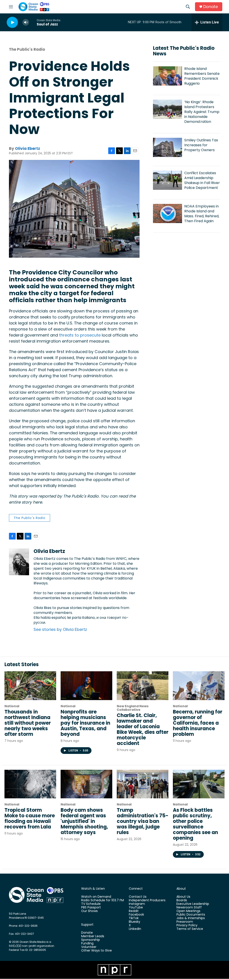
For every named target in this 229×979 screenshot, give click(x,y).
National (11, 706)
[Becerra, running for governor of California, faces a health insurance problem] (199, 685)
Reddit (134, 911)
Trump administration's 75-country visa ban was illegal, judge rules (142, 821)
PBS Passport (91, 907)
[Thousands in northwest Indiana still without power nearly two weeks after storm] (30, 685)
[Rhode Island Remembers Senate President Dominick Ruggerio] (167, 76)
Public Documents (190, 914)
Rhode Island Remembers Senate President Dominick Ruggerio (202, 76)
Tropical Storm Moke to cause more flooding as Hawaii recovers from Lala (29, 818)
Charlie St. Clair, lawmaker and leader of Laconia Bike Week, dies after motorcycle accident (142, 729)
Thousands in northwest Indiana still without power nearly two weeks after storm (27, 723)
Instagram (137, 904)
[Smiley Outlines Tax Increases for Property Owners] (167, 147)
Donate (210, 6)
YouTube (136, 907)
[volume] (26, 22)
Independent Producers (147, 900)
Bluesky (134, 922)
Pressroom (184, 922)
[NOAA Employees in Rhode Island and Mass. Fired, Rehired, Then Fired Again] (167, 213)
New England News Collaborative (132, 708)
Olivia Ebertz (27, 148)
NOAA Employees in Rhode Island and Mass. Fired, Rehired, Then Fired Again (201, 214)
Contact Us (137, 897)
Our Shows (89, 911)
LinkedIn (135, 929)
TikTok (134, 918)
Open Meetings (188, 911)
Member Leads (92, 936)
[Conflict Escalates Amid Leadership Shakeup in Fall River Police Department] (167, 180)
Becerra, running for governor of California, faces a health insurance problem (197, 723)
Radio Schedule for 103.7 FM (102, 900)
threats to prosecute (80, 335)
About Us (183, 897)
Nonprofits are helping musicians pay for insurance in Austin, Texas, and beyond (85, 723)
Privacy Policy (186, 925)
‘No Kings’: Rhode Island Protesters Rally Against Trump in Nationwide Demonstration (201, 111)
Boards (181, 900)
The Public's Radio (27, 49)
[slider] (33, 22)
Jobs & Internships (190, 918)
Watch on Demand (96, 897)
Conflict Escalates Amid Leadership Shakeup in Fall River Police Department (202, 180)
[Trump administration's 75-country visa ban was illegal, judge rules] (142, 784)
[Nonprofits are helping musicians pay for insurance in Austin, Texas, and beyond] (86, 685)
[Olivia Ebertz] (19, 561)
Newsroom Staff (189, 907)
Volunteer (88, 947)
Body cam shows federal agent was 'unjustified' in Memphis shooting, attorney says (84, 821)
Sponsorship (90, 940)
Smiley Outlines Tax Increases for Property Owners (201, 145)
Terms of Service (189, 929)
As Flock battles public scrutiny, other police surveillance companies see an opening (195, 824)
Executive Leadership (192, 904)
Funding (87, 943)
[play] (12, 22)
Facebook (136, 914)
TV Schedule (91, 904)
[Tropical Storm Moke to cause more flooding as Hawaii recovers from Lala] (30, 784)
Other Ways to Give (96, 950)
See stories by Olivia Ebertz (60, 629)
